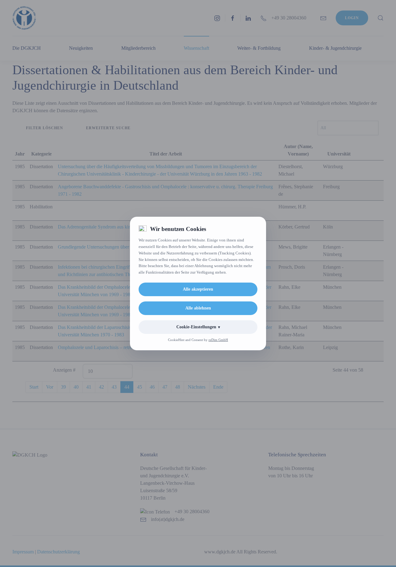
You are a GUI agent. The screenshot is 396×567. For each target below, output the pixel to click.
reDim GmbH (218, 340)
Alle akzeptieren (198, 289)
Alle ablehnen (198, 308)
